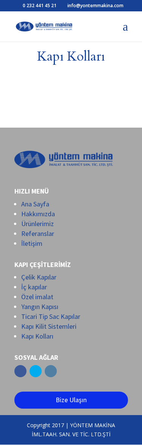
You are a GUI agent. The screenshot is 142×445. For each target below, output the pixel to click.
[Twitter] (36, 371)
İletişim (31, 243)
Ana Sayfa (35, 204)
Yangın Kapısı (39, 306)
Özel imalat (37, 296)
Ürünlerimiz (37, 223)
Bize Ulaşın (71, 399)
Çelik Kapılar (38, 277)
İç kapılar (34, 287)
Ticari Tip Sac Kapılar (50, 316)
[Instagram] (51, 371)
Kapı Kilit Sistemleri (48, 326)
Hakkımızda (38, 213)
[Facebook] (20, 371)
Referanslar (37, 233)
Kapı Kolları (37, 336)
